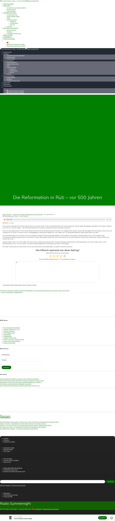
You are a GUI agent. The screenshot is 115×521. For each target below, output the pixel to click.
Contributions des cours (14, 33)
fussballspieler (7, 336)
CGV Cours (6, 451)
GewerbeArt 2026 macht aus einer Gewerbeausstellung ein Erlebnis (20, 382)
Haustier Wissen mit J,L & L (11, 329)
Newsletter (6, 493)
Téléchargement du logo (10, 495)
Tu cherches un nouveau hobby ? (16, 8)
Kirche (12, 285)
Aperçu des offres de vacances (12, 468)
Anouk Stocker (7, 214)
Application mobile (8, 448)
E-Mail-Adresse (6, 354)
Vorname (4, 360)
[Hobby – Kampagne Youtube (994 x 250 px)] (57, 282)
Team (8, 18)
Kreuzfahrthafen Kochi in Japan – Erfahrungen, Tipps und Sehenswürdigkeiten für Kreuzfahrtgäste (29, 422)
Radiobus (13, 21)
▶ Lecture (102, 517)
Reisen (5, 416)
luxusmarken (7, 334)
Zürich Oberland (38, 214)
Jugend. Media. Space (13, 16)
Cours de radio (11, 11)
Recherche (110, 481)
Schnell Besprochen (9, 333)
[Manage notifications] (111, 518)
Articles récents (11, 30)
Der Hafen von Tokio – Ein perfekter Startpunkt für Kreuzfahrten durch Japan (23, 427)
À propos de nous (9, 13)
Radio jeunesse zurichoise (51, 509)
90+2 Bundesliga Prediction (11, 328)
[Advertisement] (50, 305)
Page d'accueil (8, 4)
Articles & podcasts (10, 28)
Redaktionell (29, 214)
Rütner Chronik (31, 285)
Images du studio (12, 19)
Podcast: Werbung (9, 331)
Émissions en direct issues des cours (14, 471)
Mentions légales (5, 485)
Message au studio (9, 442)
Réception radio (8, 449)
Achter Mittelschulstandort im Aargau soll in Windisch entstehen (19, 379)
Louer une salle (7, 496)
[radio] (50, 256)
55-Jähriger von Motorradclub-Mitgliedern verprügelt (15, 384)
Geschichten (6, 285)
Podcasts (9, 32)
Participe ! (7, 6)
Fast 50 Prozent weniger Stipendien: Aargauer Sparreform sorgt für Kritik (22, 380)
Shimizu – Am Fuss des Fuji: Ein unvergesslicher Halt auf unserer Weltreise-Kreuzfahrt (25, 425)
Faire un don (7, 35)
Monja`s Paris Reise (9, 343)
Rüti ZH (12, 25)
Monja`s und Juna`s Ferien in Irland (13, 339)
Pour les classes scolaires (11, 460)
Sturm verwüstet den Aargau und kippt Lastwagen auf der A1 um (20, 385)
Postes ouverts (11, 9)
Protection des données (18, 485)
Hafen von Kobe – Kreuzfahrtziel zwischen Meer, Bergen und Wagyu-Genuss (23, 423)
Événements (7, 37)
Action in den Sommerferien (11, 341)
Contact (9, 26)
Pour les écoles (9, 39)
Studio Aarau (14, 23)
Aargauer (39, 509)
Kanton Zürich (17, 214)
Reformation (18, 285)
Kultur (23, 214)
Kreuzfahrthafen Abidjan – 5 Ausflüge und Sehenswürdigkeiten (19, 429)
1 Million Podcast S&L (10, 338)
